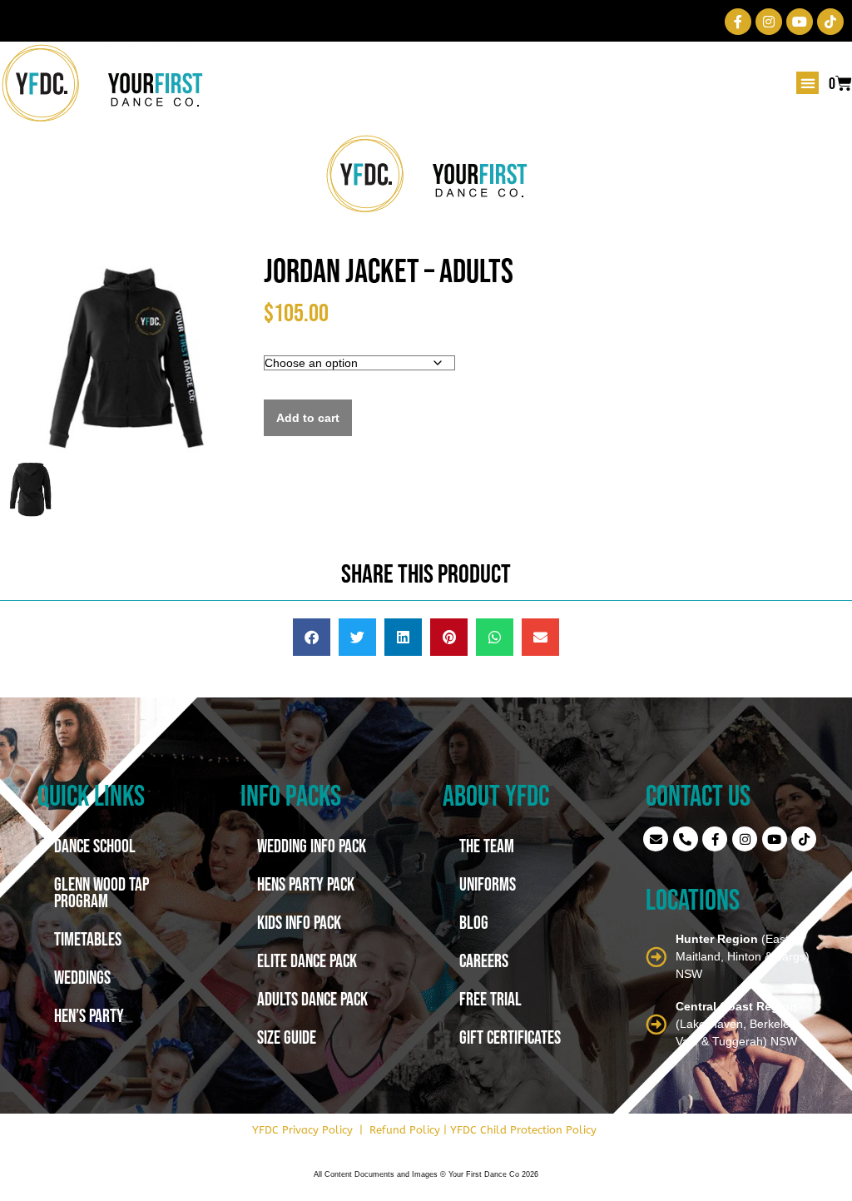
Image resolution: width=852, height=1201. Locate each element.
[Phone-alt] (685, 838)
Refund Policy (404, 1130)
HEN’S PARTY (89, 1015)
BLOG (473, 922)
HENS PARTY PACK (305, 884)
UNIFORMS (487, 884)
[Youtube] (799, 21)
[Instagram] (768, 21)
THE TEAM (486, 846)
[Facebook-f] (738, 21)
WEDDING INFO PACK (311, 846)
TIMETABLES (87, 939)
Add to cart (307, 417)
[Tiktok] (830, 21)
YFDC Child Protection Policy (523, 1130)
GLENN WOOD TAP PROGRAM (101, 892)
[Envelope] (655, 838)
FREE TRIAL (490, 999)
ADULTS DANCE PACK (312, 999)
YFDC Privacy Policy (302, 1130)
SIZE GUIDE (286, 1037)
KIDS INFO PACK (299, 922)
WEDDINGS (82, 977)
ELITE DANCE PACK (307, 960)
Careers (483, 960)
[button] (807, 83)
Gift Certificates (510, 1037)
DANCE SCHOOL (95, 846)
